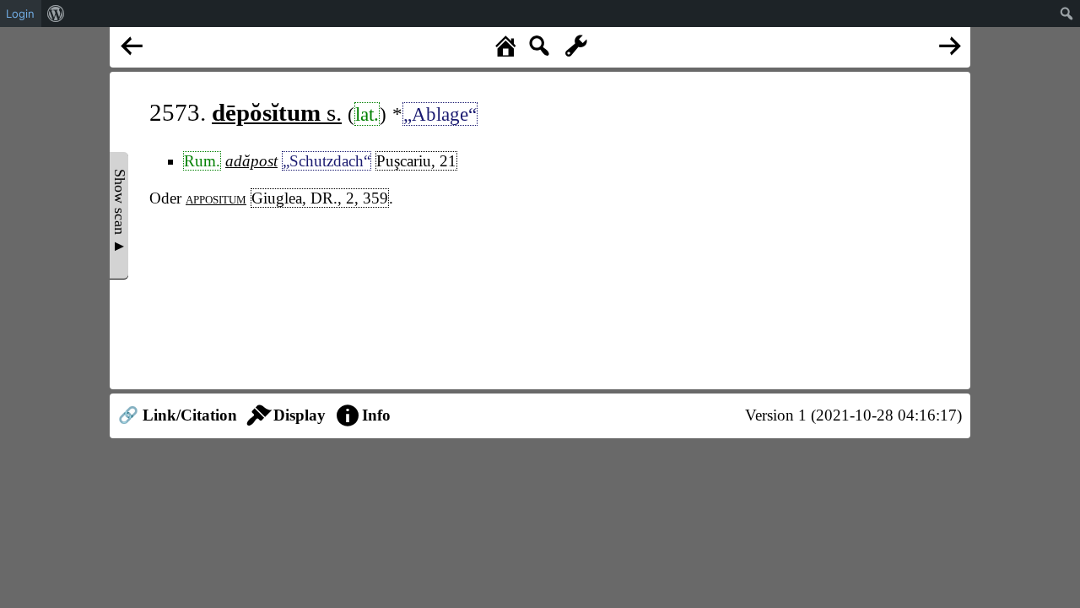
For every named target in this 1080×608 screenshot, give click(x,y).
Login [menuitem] (20, 13)
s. (277, 112)
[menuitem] (56, 13)
